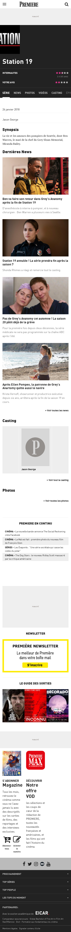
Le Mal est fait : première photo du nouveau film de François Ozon (34, 541)
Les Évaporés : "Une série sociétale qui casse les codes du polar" (34, 549)
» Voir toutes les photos (56, 500)
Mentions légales (10, 928)
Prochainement (11, 874)
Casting (57, 92)
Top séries (8, 882)
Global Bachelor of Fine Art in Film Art (46, 919)
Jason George (10, 119)
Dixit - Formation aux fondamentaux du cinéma (36, 922)
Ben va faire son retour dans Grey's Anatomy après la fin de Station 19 (32, 200)
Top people (9, 890)
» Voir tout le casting (58, 480)
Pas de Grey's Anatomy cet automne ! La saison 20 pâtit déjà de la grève (34, 320)
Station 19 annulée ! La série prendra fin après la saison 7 (35, 262)
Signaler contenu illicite (29, 928)
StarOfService (8, 922)
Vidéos (43, 92)
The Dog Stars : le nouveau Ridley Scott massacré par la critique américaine (35, 557)
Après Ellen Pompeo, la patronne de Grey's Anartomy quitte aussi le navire (31, 386)
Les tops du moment (14, 897)
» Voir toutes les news (57, 410)
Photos (30, 92)
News (17, 92)
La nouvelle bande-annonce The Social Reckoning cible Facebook (35, 533)
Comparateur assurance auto (15, 919)
